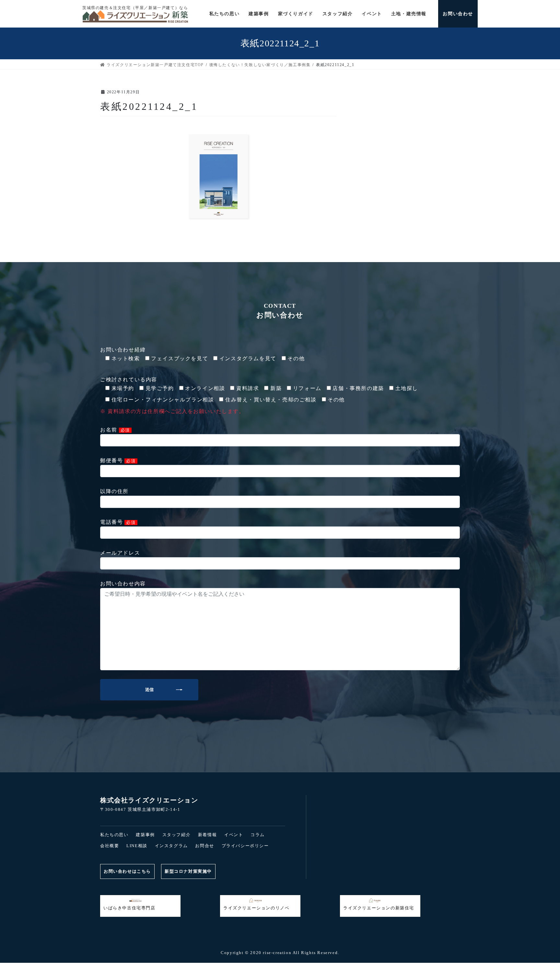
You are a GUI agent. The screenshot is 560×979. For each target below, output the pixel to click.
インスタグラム (171, 845)
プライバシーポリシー (245, 845)
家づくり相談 (280, 967)
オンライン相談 (401, 967)
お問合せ (204, 845)
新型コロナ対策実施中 (188, 871)
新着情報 (207, 834)
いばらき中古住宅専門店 (129, 907)
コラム (258, 834)
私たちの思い (114, 834)
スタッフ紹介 (176, 834)
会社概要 (109, 845)
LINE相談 (136, 845)
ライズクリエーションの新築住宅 (378, 907)
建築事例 (145, 834)
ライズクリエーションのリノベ (256, 907)
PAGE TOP (17, 947)
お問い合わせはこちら (127, 871)
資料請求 (158, 967)
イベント (233, 834)
